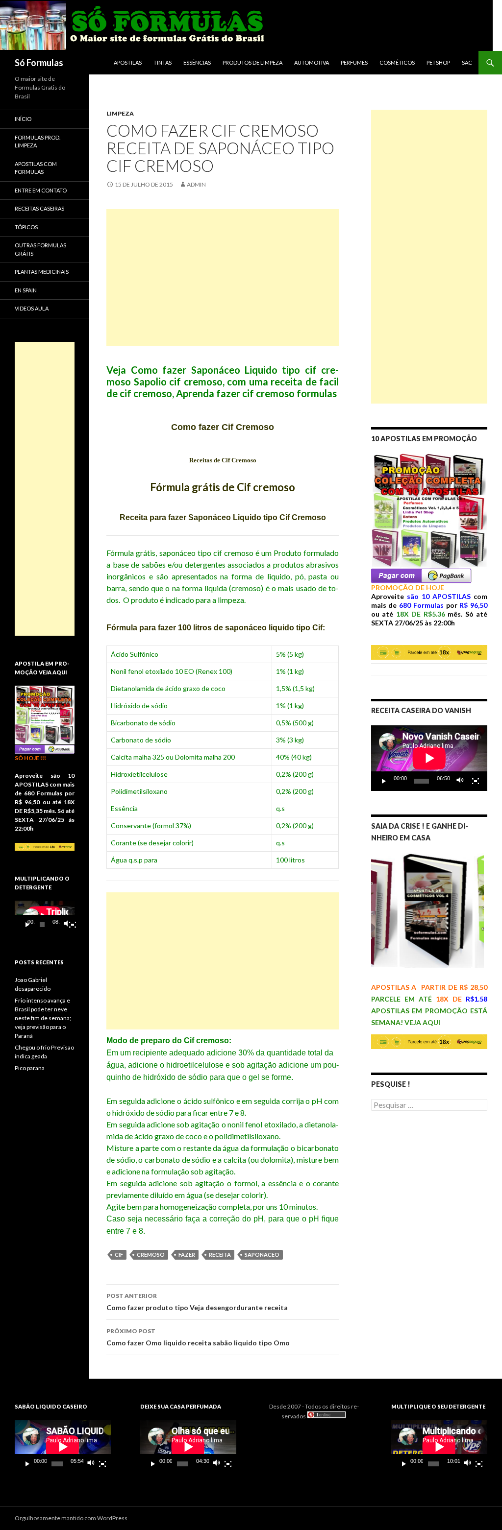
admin (196, 184)
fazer (186, 1254)
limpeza (120, 113)
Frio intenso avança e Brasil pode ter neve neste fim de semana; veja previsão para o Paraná (43, 1018)
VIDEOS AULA (32, 308)
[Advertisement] (222, 277)
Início (23, 119)
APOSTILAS (128, 62)
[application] (429, 758)
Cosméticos (397, 62)
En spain (26, 290)
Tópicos (26, 227)
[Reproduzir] (384, 781)
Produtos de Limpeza (252, 62)
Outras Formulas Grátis (40, 249)
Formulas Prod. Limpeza (37, 141)
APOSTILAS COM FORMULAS (36, 168)
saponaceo (262, 1254)
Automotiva (311, 62)
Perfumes (354, 62)
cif (119, 1254)
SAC (467, 62)
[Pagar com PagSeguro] (421, 575)
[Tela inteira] (475, 781)
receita (220, 1254)
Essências (197, 62)
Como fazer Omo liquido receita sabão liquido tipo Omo (198, 1337)
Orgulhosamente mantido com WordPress (71, 1518)
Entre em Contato (41, 190)
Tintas (162, 62)
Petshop (438, 62)
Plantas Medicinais (42, 271)
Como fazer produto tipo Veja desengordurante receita (197, 1302)
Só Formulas (39, 62)
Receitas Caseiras (39, 208)
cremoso (151, 1254)
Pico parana (30, 1068)
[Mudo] (460, 781)
